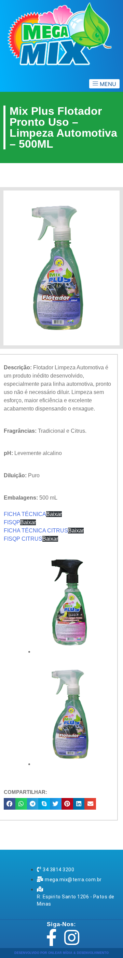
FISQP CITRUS (23, 539)
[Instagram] (71, 937)
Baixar (54, 514)
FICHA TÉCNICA (25, 514)
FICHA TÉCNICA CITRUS (36, 530)
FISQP (12, 522)
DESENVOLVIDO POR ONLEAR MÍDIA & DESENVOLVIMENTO (61, 953)
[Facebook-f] (51, 937)
